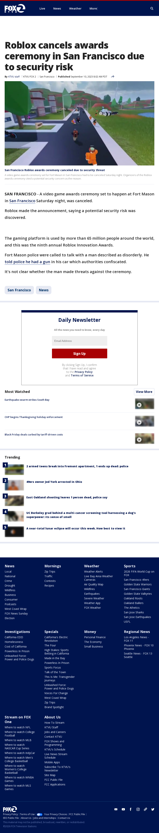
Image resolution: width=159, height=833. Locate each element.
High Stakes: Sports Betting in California (56, 651)
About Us (52, 717)
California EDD (14, 637)
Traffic (48, 576)
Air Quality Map (93, 584)
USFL (127, 621)
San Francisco (47, 76)
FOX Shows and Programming (54, 743)
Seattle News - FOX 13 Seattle (138, 655)
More (93, 8)
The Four (50, 645)
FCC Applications (54, 784)
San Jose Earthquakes (137, 617)
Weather (91, 566)
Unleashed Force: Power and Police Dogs (19, 657)
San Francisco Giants (137, 589)
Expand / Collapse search (152, 8)
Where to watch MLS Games (18, 787)
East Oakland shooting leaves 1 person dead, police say (66, 497)
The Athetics (132, 607)
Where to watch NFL (18, 727)
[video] (144, 403)
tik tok (145, 809)
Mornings (52, 566)
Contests (50, 581)
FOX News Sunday (16, 613)
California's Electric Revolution (56, 638)
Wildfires (10, 590)
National (10, 576)
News (43, 290)
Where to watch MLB (18, 740)
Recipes (49, 585)
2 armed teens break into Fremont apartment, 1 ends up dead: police (77, 466)
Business (10, 595)
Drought (10, 585)
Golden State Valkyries (138, 593)
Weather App (92, 603)
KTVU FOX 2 (29, 76)
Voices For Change (56, 693)
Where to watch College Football (20, 733)
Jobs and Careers (55, 732)
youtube (123, 809)
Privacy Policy (84, 372)
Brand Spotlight (54, 707)
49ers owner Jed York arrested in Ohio (54, 482)
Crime (8, 581)
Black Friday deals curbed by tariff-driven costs (34, 434)
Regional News (137, 631)
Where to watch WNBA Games (19, 779)
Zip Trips (49, 571)
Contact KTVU (53, 736)
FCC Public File (53, 780)
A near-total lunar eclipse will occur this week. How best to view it (75, 528)
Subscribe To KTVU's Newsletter (57, 768)
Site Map (49, 775)
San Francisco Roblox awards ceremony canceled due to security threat (55, 170)
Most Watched (17, 391)
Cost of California (16, 646)
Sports (129, 566)
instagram (138, 809)
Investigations (17, 631)
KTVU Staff (51, 727)
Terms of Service (82, 375)
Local (8, 571)
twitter (153, 809)
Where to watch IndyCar (20, 753)
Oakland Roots (133, 598)
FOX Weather (92, 607)
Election (10, 618)
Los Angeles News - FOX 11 (136, 638)
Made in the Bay (54, 658)
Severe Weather (94, 598)
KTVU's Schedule (54, 749)
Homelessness (14, 642)
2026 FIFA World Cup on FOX (139, 573)
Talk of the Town (55, 672)
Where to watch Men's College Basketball (19, 759)
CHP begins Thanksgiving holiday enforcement (34, 417)
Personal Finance (95, 637)
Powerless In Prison (17, 651)
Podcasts (10, 604)
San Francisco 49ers (136, 579)
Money (90, 631)
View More (144, 392)
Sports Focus (52, 667)
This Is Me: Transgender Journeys (59, 678)
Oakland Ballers (133, 603)
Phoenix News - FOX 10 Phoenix (139, 647)
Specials (51, 631)
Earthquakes (92, 593)
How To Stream (54, 722)
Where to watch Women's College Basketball (16, 769)
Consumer (11, 599)
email (116, 809)
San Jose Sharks (134, 612)
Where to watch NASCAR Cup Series (17, 746)
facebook (131, 809)
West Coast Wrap (16, 609)
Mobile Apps (52, 762)
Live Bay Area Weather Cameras (98, 577)
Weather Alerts (93, 571)
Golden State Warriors (138, 584)
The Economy (93, 642)
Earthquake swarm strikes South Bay (27, 399)
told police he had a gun (27, 261)
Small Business (93, 646)
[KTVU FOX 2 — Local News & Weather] (17, 8)
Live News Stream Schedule (55, 755)
